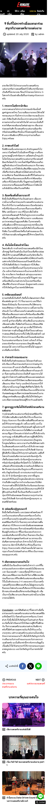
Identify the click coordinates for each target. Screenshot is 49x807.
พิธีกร (17, 11)
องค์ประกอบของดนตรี (36, 683)
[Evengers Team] (23, 4)
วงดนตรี (2, 12)
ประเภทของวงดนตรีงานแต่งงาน (9, 685)
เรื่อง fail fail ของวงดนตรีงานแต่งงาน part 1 (25, 764)
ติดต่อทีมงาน (40, 12)
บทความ (32, 11)
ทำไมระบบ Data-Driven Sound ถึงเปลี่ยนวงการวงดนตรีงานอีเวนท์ (25, 799)
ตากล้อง (9, 12)
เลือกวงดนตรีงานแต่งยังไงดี (18, 729)
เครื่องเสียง (22, 12)
